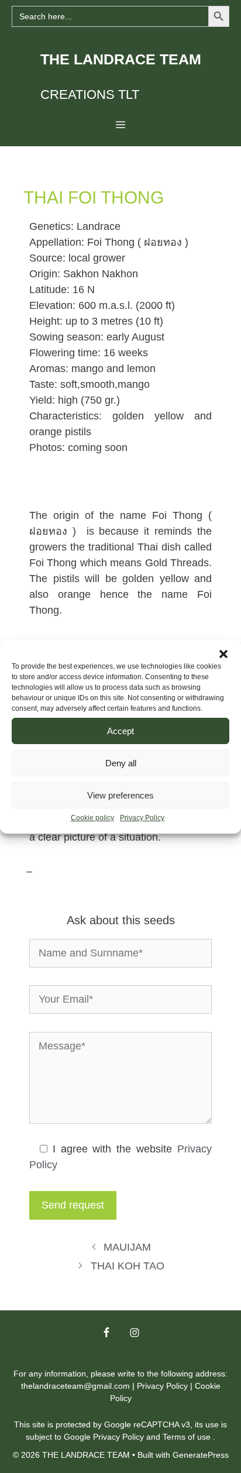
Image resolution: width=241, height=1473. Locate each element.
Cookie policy (92, 818)
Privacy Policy (142, 818)
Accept (120, 731)
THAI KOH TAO (127, 1266)
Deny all (120, 763)
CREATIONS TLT (89, 94)
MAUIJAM (127, 1247)
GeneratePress (201, 1455)
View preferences (120, 795)
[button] (223, 654)
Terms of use (188, 1436)
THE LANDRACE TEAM (120, 59)
